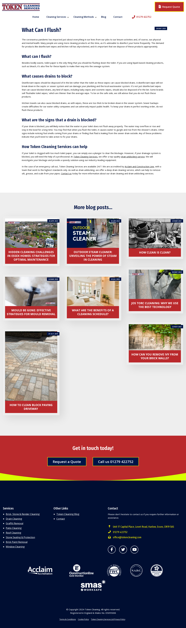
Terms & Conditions (67, 619)
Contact (117, 16)
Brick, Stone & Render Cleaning (23, 514)
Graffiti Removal (14, 523)
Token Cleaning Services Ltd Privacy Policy (108, 619)
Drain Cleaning (14, 518)
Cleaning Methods (83, 16)
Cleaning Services (56, 16)
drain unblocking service (133, 156)
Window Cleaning (15, 546)
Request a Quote (67, 461)
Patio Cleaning (14, 528)
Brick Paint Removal (16, 542)
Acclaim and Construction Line (139, 166)
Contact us (66, 173)
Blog (103, 16)
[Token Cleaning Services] (21, 7)
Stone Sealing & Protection (20, 537)
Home (35, 16)
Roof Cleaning (13, 532)
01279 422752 (143, 16)
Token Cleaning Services (85, 156)
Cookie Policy (83, 619)
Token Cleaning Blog (67, 514)
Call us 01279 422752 (115, 461)
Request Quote (171, 6)
